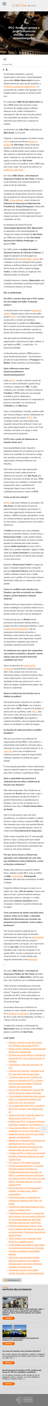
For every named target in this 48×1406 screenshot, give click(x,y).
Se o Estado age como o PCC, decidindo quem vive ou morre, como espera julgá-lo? (26, 1109)
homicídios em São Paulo (17, 1014)
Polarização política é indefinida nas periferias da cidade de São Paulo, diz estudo (25, 1200)
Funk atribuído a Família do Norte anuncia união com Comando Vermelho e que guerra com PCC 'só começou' (27, 1099)
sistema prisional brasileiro (17, 629)
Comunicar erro (12, 1280)
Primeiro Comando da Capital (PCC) (20, 87)
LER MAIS (8, 1318)
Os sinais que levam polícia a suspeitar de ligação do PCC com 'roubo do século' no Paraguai (27, 1058)
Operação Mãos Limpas (28, 259)
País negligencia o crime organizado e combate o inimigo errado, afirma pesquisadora (25, 1191)
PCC (7, 141)
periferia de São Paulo (13, 170)
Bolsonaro (32, 959)
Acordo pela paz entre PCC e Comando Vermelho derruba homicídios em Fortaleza (26, 1169)
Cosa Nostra (17, 876)
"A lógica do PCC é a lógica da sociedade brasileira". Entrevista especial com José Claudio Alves (27, 1156)
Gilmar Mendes (16, 200)
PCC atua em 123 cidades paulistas (24, 1163)
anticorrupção (38, 937)
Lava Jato (8, 751)
